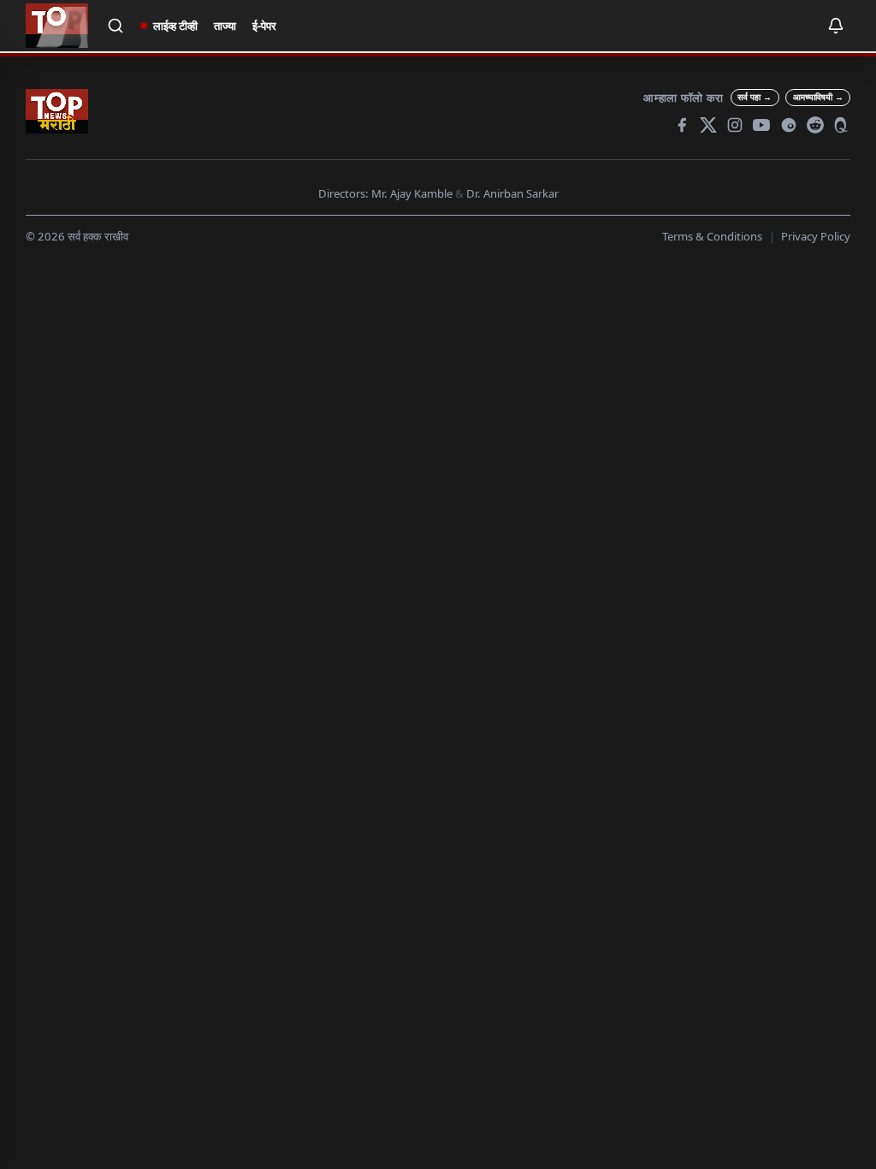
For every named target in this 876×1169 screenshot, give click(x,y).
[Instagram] (734, 125)
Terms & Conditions (712, 236)
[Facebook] (681, 125)
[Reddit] (815, 125)
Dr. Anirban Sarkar (512, 193)
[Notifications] (835, 26)
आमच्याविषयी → (818, 97)
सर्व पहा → (754, 97)
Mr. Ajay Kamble (412, 193)
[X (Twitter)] (708, 125)
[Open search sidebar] (116, 26)
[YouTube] (761, 125)
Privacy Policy (815, 236)
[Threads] (788, 125)
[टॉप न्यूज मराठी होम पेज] (57, 26)
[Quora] (841, 125)
